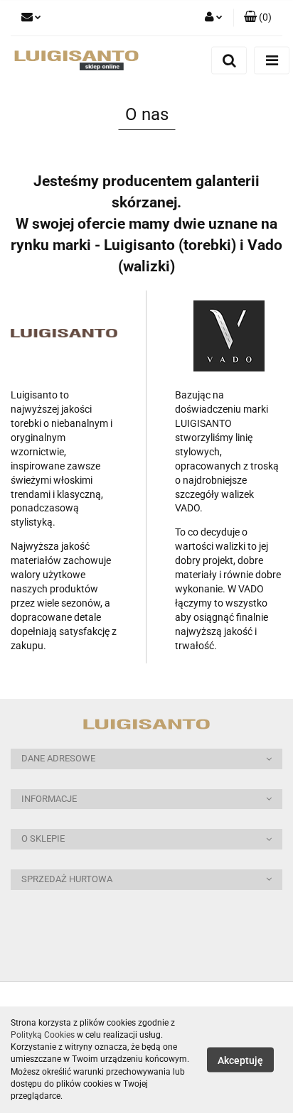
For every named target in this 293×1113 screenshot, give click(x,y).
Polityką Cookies (43, 1035)
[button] (257, 18)
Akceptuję (240, 1060)
